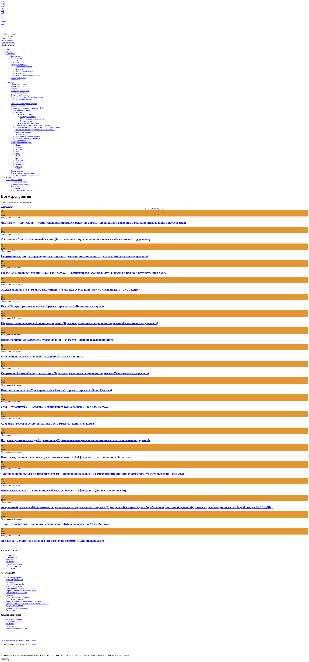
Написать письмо (8, 43)
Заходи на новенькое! (14, 606)
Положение (20, 73)
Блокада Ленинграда (28, 117)
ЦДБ (3, 4)
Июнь (17, 154)
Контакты (15, 62)
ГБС (2, 8)
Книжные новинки (18, 141)
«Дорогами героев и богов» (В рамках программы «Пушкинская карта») (48, 423)
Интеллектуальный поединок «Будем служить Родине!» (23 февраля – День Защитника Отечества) (66, 457)
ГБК (2, 11)
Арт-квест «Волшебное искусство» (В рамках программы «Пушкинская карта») (53, 540)
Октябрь (18, 162)
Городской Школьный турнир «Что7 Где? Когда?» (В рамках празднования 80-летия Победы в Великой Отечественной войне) (84, 272)
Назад (3, 207)
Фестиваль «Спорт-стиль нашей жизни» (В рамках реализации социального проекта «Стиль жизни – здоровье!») (75, 239)
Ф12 (2, 24)
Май (17, 151)
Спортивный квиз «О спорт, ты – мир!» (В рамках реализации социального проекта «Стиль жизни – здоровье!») (75, 373)
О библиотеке (16, 58)
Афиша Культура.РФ (19, 86)
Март (17, 169)
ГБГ (2, 13)
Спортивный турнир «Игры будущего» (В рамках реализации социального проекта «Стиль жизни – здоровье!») (74, 256)
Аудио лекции (21, 134)
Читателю (10, 82)
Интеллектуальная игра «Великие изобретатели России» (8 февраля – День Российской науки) (63, 490)
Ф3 (2, 17)
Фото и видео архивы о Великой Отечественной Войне (38, 128)
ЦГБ (3, 2)
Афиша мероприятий (19, 84)
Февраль (18, 147)
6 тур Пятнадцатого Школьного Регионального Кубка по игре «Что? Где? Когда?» (55, 406)
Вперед (9, 207)
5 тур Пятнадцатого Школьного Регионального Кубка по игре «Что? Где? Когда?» (55, 523)
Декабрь (18, 167)
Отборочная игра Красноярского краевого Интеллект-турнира (42, 356)
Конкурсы (15, 88)
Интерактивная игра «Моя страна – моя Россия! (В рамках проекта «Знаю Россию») (56, 390)
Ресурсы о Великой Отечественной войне (32, 125)
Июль (17, 156)
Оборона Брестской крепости (32, 119)
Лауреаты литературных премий (24, 104)
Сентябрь (19, 160)
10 (159, 209)
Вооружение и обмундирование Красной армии (35, 130)
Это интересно (17, 171)
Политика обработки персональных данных (19, 640)
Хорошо (5, 660)
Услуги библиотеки (19, 93)
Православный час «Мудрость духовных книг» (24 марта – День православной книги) (58, 339)
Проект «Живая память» (21, 110)
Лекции (18, 112)
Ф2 (2, 15)
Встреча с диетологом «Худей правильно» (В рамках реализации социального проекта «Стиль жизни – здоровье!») (76, 440)
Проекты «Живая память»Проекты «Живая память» (27, 604)
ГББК (3, 22)
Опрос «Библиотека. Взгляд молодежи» (27, 97)
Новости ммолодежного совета (19, 628)
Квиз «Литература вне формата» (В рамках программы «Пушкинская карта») (52, 306)
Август (18, 158)
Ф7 (2, 19)
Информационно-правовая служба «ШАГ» (23, 601)
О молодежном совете (24, 71)
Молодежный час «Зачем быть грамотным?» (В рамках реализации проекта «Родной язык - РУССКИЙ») (70, 289)
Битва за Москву (27, 114)
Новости (14, 60)
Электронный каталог (20, 95)
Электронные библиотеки (21, 99)
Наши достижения (18, 78)
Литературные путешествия (22, 173)
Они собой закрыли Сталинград (28, 136)
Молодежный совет (19, 65)
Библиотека (10, 54)
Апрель (18, 149)
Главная (9, 52)
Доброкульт (15, 80)
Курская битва (26, 121)
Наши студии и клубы (20, 91)
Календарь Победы (23, 132)
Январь (18, 145)
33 (163, 209)
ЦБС (8, 49)
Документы (15, 56)
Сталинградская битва (29, 123)
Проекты (14, 101)
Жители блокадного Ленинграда (28, 138)
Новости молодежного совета (27, 75)
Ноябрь (18, 164)
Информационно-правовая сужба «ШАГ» (28, 108)
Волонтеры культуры (19, 106)
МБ (2, 6)
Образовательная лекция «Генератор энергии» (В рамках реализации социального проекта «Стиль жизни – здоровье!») (79, 323)
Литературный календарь (21, 143)
